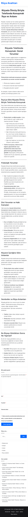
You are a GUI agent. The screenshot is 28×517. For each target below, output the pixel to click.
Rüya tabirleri (5, 453)
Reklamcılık (5, 443)
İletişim (4, 445)
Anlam (3, 448)
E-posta (3, 402)
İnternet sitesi (4, 409)
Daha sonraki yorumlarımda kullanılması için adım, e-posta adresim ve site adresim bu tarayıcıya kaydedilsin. (13, 418)
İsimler (3, 450)
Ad (2, 396)
